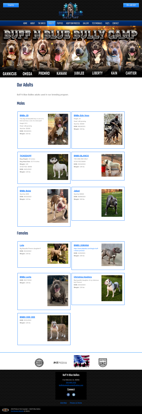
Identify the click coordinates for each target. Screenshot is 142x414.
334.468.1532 (131, 5)
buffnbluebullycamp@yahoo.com (71, 385)
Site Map (63, 403)
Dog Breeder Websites (17, 411)
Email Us (11, 5)
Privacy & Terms (76, 403)
